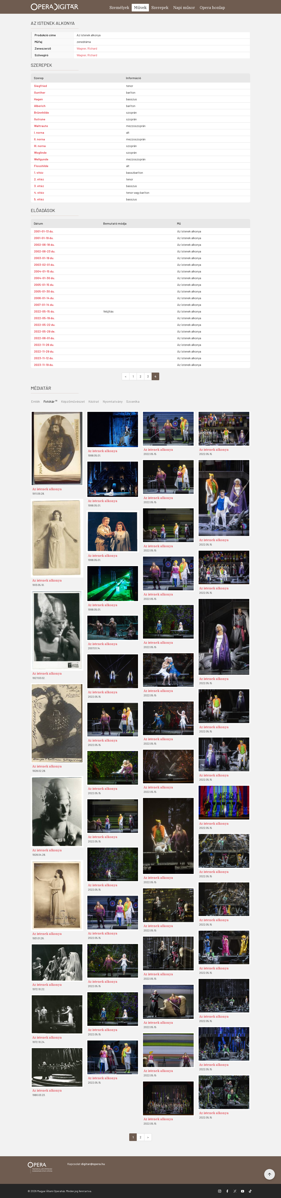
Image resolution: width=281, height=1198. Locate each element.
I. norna (39, 132)
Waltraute (41, 126)
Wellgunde (41, 159)
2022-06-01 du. (44, 338)
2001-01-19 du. (44, 238)
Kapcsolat (86, 1164)
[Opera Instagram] (220, 1191)
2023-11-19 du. (44, 364)
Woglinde (40, 152)
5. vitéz (39, 199)
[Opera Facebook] (227, 1191)
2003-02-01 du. (44, 264)
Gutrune (39, 119)
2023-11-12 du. (44, 358)
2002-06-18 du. (44, 244)
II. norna (39, 139)
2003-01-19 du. (44, 258)
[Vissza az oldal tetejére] (269, 1174)
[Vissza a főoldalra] (40, 1167)
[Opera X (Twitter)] (235, 1191)
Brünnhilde (41, 112)
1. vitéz (38, 172)
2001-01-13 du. (44, 231)
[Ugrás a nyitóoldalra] (55, 6)
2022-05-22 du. (44, 324)
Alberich (39, 106)
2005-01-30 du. (44, 291)
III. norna (40, 146)
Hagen (38, 99)
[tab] (50, 401)
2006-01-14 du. (44, 298)
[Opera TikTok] (250, 1191)
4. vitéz (39, 192)
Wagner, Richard (87, 48)
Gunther (39, 92)
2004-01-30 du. (44, 278)
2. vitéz (39, 179)
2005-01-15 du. (44, 284)
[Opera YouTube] (243, 1191)
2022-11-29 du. (44, 351)
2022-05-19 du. (44, 318)
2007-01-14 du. (44, 304)
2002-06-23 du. (44, 251)
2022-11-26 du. (44, 344)
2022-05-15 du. (44, 311)
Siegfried (40, 86)
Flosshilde (41, 166)
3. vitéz (39, 186)
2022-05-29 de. (44, 331)
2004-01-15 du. (44, 271)
